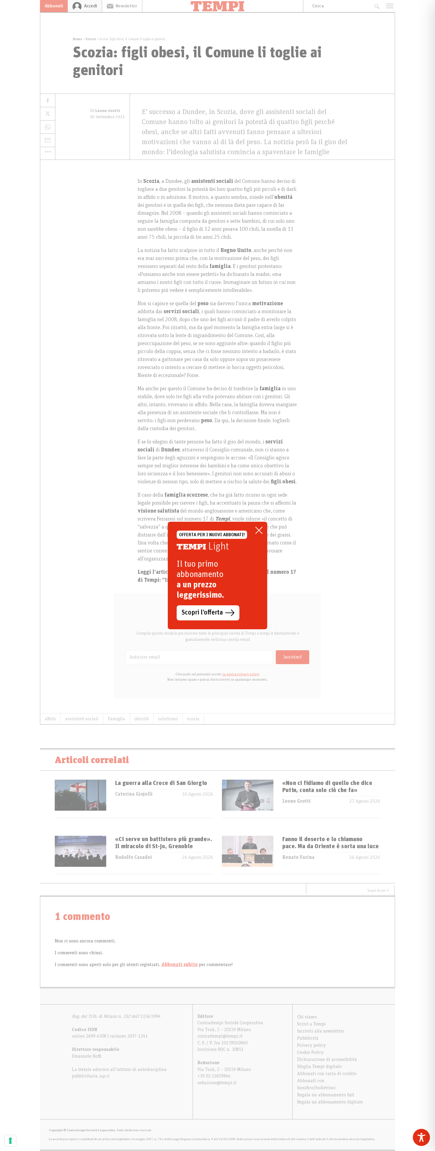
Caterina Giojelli (134, 794)
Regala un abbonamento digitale (330, 1102)
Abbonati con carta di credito (327, 1073)
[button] (47, 151)
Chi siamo (307, 1017)
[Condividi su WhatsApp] (47, 127)
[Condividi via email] (47, 140)
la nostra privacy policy (241, 674)
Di (105, 111)
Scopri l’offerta (202, 612)
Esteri (91, 39)
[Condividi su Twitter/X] (47, 114)
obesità (141, 718)
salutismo (168, 718)
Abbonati (54, 6)
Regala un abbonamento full (325, 1095)
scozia (193, 718)
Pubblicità (307, 1038)
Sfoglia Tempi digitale (319, 1066)
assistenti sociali (82, 718)
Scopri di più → (378, 890)
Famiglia (116, 718)
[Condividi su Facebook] (47, 100)
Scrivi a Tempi (311, 1024)
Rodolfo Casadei (133, 857)
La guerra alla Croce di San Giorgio (161, 783)
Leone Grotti (296, 801)
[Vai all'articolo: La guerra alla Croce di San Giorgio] (80, 799)
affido (50, 718)
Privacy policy (311, 1045)
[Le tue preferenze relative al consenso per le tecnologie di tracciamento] (10, 1140)
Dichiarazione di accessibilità (327, 1059)
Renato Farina (298, 857)
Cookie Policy (310, 1052)
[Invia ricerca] (376, 6)
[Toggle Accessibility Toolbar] (421, 1137)
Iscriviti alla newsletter (320, 1031)
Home (77, 39)
